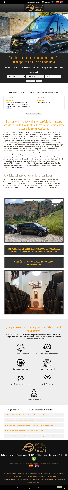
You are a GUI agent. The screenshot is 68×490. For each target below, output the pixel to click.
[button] (2, 32)
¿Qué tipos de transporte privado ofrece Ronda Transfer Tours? (25, 430)
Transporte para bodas (51, 480)
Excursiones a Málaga (50, 473)
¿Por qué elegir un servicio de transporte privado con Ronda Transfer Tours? (28, 420)
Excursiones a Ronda (23, 480)
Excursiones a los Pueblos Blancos (33, 476)
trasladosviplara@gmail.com (33, 2)
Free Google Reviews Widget (34, 113)
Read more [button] (9, 108)
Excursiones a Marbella (10, 480)
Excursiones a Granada (10, 473)
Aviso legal (43, 463)
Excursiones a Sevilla (23, 473)
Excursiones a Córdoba (36, 473)
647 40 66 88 (47, 2)
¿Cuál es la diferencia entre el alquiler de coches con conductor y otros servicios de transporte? (34, 436)
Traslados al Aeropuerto (36, 480)
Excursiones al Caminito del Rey (52, 476)
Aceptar (60, 487)
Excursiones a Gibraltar (16, 476)
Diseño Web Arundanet (52, 463)
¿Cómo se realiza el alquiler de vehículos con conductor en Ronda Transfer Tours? (30, 425)
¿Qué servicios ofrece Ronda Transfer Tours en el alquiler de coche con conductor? (30, 414)
